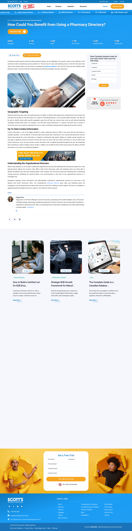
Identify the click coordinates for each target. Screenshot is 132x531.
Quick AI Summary (33, 55)
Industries (70, 6)
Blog (20, 1)
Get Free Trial (117, 6)
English (116, 1)
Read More (30, 207)
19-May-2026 (104, 323)
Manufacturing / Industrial (59, 329)
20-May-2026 (28, 323)
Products (58, 6)
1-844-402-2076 (13, 1)
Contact (26, 1)
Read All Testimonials (65, 498)
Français (122, 1)
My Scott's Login (104, 1)
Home (49, 6)
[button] (122, 461)
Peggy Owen (20, 197)
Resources (83, 6)
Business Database (19, 329)
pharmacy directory (53, 183)
